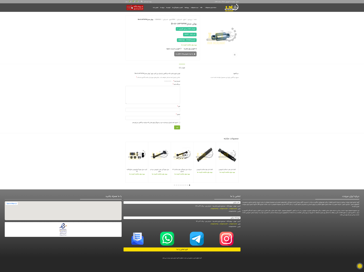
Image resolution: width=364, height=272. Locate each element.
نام (178, 106)
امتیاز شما (176, 81)
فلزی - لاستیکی (181, 19)
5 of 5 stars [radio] (165, 81)
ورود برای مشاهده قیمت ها (189, 45)
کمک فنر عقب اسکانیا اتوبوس (227, 169)
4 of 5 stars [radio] (166, 81)
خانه (195, 19)
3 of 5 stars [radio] (168, 81)
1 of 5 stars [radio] (170, 81)
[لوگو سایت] (231, 7)
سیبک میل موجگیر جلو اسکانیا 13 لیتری (182, 170)
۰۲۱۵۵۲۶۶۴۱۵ (214, 208)
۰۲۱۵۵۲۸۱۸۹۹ (233, 208)
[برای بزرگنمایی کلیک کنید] (234, 54)
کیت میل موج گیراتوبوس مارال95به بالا (137, 170)
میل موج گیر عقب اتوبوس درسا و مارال (159, 170)
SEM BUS (158, 19)
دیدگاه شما (176, 84)
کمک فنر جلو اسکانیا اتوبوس (205, 169)
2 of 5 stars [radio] (169, 81)
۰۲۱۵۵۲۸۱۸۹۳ (224, 208)
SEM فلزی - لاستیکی (169, 19)
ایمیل (178, 114)
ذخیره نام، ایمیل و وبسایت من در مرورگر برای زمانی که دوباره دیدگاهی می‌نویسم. (155, 122)
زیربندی (190, 19)
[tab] (182, 67)
